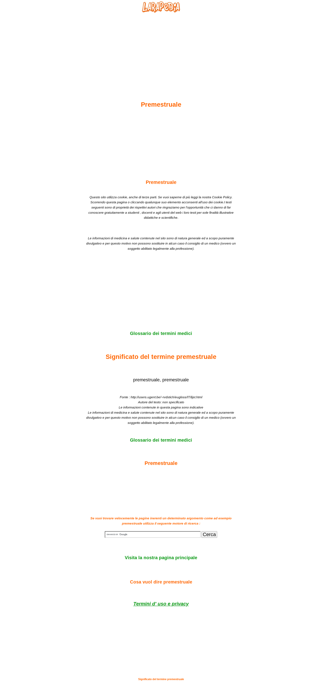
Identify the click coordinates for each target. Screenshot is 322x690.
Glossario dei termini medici (161, 333)
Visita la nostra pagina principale (161, 557)
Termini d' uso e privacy (161, 603)
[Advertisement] (161, 48)
